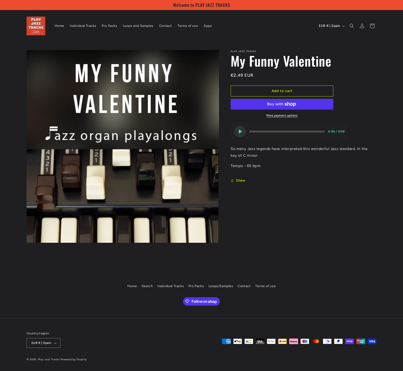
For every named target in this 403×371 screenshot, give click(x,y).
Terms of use (265, 286)
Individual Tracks (170, 286)
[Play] (240, 131)
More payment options (282, 115)
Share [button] (240, 180)
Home (132, 286)
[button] (352, 26)
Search (147, 286)
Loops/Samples (220, 286)
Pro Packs (196, 286)
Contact (244, 286)
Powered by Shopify (74, 359)
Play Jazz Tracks (49, 359)
